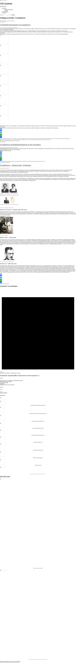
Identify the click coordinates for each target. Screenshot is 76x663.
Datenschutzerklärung (9, 9)
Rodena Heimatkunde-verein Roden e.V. (38, 421)
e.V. (42, 442)
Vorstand (4, 12)
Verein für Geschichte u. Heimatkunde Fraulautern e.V (37, 413)
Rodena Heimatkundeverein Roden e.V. (37, 161)
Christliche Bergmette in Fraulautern (15, 25)
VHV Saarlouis (6, 3)
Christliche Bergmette (41, 138)
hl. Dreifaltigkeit (17, 161)
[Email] (38, 133)
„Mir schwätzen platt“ (4, 382)
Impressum (4, 8)
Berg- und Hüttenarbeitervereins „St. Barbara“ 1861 (9, 138)
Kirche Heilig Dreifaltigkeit (54, 138)
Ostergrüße (2, 383)
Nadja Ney (7, 168)
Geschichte (2, 162)
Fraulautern (47, 138)
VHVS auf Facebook (38, 465)
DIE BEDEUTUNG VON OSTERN (7, 384)
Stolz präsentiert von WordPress (14, 661)
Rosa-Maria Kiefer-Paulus (12, 27)
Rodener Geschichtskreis (37, 442)
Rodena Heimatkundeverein (25, 161)
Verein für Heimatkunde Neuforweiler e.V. (38, 435)
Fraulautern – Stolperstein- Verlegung (15, 165)
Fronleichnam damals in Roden (6, 381)
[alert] (38, 331)
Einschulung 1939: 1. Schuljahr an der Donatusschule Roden (11, 380)
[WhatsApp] (38, 135)
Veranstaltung (7, 162)
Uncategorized (2, 21)
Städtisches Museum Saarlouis (38, 457)
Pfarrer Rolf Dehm (63, 138)
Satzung (6, 10)
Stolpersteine (6, 283)
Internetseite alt (2, 395)
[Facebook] (38, 129)
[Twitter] (38, 131)
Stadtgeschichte (5, 11)
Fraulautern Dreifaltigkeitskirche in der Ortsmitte (20, 145)
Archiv (1, 391)
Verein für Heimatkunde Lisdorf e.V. (38, 428)
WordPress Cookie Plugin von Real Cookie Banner (9, 662)
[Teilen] (38, 137)
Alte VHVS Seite (5, 476)
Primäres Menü (3, 6)
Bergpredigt (21, 138)
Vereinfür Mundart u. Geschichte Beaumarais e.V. (38, 405)
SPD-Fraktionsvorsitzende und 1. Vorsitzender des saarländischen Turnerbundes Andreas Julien (32, 139)
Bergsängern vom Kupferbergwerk (30, 138)
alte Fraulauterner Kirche (4, 161)
